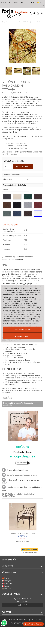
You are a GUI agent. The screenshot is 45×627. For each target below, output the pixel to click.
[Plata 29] (28, 205)
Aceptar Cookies (22, 336)
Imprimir (8, 257)
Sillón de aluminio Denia (22, 533)
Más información (10, 324)
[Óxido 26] (7, 205)
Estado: (22, 93)
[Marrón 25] (38, 197)
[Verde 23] (28, 197)
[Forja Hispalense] (15, 13)
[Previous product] (41, 24)
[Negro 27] (17, 205)
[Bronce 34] (28, 214)
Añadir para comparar (24, 257)
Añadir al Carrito (34, 624)
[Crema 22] (17, 197)
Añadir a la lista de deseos (12, 260)
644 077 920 (19, 2)
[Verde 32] (7, 214)
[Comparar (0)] (43, 6)
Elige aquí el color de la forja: (15, 185)
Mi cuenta (7, 566)
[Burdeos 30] (38, 205)
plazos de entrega (30, 475)
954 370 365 (6, 2)
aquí (37, 321)
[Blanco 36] (38, 214)
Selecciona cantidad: (11, 175)
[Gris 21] (7, 197)
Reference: (5, 93)
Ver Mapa (22, 605)
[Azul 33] (17, 214)
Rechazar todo (22, 330)
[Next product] (42, 24)
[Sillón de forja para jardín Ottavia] (9, 71)
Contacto (30, 2)
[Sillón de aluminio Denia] (22, 517)
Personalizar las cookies (28, 324)
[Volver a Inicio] (2, 21)
